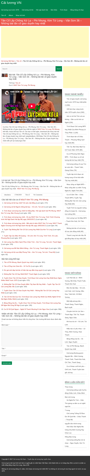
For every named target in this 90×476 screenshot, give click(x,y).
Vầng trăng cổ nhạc (77, 10)
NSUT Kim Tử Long (20, 85)
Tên (3, 348)
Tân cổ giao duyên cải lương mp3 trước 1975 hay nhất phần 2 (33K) (75, 102)
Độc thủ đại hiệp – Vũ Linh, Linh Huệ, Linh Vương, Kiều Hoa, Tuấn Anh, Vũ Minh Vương (75, 292)
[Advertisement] (45, 42)
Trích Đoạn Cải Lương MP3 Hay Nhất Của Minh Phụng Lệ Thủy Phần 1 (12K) (75, 129)
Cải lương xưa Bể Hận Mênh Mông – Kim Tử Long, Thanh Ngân (26, 248)
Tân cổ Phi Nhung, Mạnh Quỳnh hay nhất (18, 262)
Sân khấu (54, 10)
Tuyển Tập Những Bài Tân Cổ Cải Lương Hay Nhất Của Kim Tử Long (28, 229)
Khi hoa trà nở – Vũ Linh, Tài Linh (76, 323)
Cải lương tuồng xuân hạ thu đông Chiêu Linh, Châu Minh (75, 391)
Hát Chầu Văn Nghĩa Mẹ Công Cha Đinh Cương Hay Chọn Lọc (74, 430)
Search (59, 69)
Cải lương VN (11, 2)
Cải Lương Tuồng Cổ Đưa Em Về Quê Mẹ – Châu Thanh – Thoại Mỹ (75, 416)
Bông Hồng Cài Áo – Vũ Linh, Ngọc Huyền (74, 340)
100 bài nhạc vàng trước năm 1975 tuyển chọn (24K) (74, 110)
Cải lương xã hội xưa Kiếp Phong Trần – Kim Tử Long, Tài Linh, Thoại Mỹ (30, 252)
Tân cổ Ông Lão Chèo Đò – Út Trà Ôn (17, 266)
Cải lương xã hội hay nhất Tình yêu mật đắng (20, 203)
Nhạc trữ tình (20, 15)
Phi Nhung (31, 85)
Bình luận (5, 325)
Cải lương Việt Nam (8, 61)
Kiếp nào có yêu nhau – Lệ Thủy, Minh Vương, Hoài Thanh (75, 332)
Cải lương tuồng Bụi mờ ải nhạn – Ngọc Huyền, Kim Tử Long (75, 443)
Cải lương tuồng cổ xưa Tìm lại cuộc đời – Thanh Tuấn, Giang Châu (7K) (75, 167)
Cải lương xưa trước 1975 (10, 10)
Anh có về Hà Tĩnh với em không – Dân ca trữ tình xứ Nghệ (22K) (75, 119)
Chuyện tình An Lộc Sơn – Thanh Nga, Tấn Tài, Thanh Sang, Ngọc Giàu (75, 314)
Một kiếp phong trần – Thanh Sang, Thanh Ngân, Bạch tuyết (74, 304)
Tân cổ (3, 15)
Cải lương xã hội (27, 10)
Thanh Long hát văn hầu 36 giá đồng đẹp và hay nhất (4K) (75, 236)
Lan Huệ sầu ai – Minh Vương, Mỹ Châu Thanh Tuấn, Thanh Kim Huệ (75, 281)
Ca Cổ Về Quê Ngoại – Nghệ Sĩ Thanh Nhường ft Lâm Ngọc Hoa (27, 309)
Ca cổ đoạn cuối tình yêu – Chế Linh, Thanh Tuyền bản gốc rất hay (75, 369)
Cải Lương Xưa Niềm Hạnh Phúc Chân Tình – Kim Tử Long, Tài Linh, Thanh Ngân (32, 242)
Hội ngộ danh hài (42, 10)
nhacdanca (7, 195)
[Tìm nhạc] (32, 69)
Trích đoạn (63, 10)
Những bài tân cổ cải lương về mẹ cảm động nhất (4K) (75, 229)
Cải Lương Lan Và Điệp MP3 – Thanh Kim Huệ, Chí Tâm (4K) (76, 221)
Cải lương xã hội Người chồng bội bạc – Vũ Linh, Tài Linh (24, 207)
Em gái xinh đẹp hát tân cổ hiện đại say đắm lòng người (23, 270)
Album (11, 15)
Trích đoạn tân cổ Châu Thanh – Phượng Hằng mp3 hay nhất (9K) (74, 140)
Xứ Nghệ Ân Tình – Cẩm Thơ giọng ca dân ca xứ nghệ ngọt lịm (75, 403)
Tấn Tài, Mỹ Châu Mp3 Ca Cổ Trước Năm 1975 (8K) (75, 148)
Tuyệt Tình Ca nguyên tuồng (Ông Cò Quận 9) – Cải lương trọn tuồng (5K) (75, 211)
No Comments (37, 195)
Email (4, 355)
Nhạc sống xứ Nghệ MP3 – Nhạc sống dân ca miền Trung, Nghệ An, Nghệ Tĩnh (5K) (75, 188)
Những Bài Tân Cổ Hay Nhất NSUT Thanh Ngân (21, 274)
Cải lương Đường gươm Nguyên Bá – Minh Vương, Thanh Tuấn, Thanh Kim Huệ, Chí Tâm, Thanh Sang (75, 357)
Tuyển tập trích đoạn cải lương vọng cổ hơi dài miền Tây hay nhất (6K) (74, 177)
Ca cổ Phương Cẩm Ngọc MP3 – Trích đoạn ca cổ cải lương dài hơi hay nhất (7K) (75, 157)
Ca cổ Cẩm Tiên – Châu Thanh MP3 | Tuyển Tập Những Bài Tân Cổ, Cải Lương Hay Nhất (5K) (75, 199)
